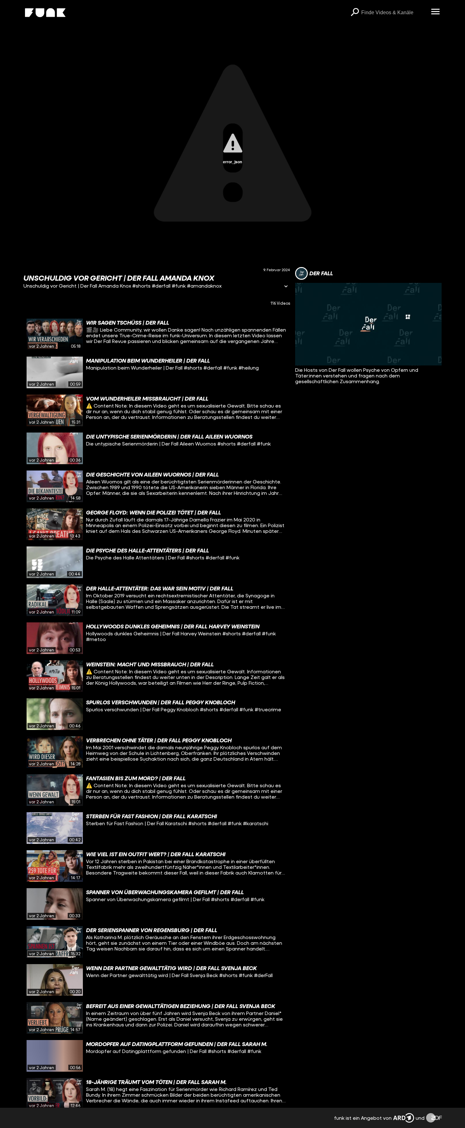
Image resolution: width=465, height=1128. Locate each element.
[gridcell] (157, 334)
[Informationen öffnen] (286, 287)
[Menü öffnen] (435, 12)
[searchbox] (394, 13)
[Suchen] (355, 13)
